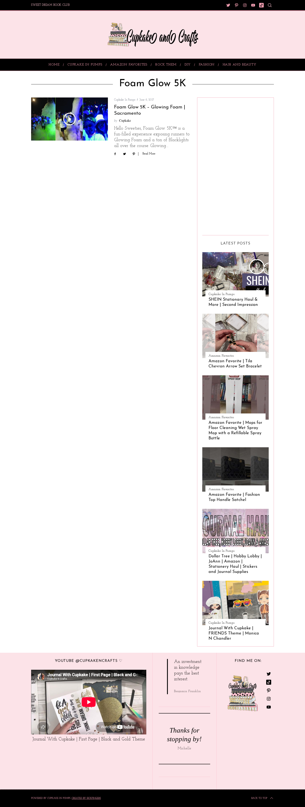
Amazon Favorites (221, 355)
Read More (149, 153)
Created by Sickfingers (86, 798)
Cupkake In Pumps (124, 99)
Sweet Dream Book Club (50, 5)
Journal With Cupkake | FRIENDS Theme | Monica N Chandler (234, 633)
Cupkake (125, 120)
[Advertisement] (218, 165)
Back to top (259, 798)
